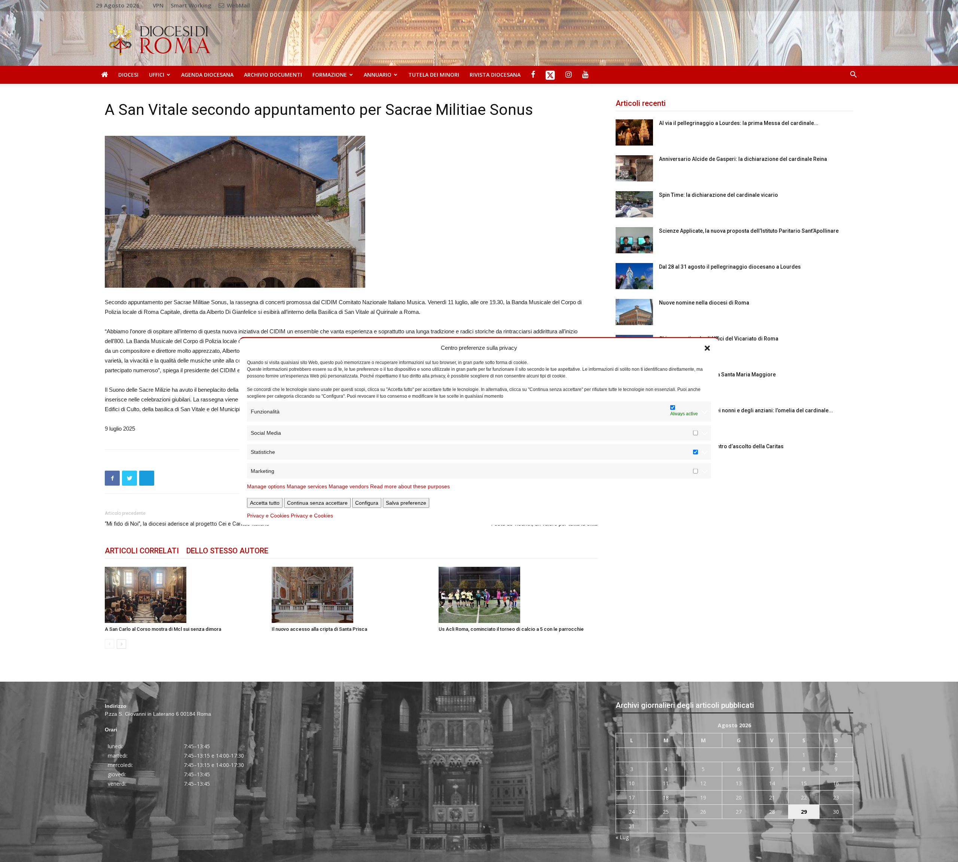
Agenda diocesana (207, 74)
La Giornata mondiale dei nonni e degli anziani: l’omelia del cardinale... (746, 410)
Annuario (377, 74)
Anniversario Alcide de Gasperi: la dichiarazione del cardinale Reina (743, 159)
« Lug (622, 837)
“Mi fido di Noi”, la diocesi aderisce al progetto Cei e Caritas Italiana (187, 523)
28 (772, 811)
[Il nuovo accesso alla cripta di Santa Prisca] (351, 595)
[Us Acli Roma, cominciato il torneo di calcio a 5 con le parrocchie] (518, 595)
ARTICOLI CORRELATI (142, 550)
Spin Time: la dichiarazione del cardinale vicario (718, 195)
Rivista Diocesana (495, 74)
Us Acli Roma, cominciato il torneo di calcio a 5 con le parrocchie (511, 629)
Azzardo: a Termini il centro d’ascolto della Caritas (721, 446)
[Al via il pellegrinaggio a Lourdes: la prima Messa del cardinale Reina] (634, 132)
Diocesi (128, 74)
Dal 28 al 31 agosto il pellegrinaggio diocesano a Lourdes (730, 267)
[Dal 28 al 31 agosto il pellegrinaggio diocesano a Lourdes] (634, 276)
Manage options (266, 486)
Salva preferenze (406, 503)
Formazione (329, 74)
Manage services (307, 486)
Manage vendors (349, 486)
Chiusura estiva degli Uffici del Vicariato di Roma (718, 339)
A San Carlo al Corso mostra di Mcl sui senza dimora (163, 629)
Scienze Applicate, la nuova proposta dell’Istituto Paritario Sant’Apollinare (749, 231)
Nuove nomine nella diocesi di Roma (704, 303)
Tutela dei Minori (433, 74)
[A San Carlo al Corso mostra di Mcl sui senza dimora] (184, 595)
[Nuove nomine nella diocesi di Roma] (634, 312)
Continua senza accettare (317, 503)
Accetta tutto (265, 503)
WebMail (237, 5)
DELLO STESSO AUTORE (227, 550)
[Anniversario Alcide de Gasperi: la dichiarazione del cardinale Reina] (634, 168)
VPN (158, 5)
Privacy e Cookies (268, 516)
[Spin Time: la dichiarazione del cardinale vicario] (634, 204)
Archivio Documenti (273, 74)
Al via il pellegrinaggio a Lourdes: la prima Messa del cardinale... (738, 123)
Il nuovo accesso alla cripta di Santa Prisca (319, 629)
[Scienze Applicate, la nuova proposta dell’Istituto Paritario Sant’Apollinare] (634, 240)
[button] (707, 347)
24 (632, 811)
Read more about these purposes (410, 486)
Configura (366, 503)
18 (666, 797)
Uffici (156, 74)
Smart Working (191, 5)
